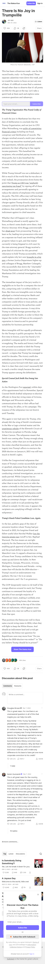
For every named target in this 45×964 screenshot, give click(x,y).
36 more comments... (10, 842)
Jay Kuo (10, 20)
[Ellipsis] (42, 708)
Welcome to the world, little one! (15, 881)
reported (27, 387)
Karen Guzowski (14, 774)
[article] (22, 866)
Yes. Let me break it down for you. (16, 866)
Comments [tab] (7, 686)
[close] (38, 894)
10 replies (13, 831)
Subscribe (31, 3)
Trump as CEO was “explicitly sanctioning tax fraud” (20, 184)
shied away (10, 231)
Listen (39, 21)
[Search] (40, 853)
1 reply (12, 766)
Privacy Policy (30, 947)
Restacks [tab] (17, 686)
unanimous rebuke (10, 428)
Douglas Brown (13, 708)
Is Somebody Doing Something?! (11, 862)
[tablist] (12, 686)
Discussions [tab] (20, 854)
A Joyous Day (9, 878)
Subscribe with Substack (24, 936)
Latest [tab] (11, 854)
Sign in (40, 3)
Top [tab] (4, 854)
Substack (10, 959)
